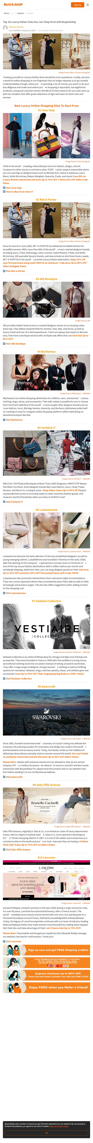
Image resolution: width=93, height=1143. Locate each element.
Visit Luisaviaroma (15, 592)
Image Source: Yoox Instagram (78, 161)
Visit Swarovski (13, 776)
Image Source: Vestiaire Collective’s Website (71, 652)
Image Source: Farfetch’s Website (76, 479)
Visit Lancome (13, 941)
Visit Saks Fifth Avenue (17, 849)
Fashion (20, 13)
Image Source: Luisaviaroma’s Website (74, 551)
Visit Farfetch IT (14, 501)
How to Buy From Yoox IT (19, 191)
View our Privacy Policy (59, 1126)
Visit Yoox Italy (13, 187)
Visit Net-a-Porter (15, 270)
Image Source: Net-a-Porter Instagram (74, 72)
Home (6, 13)
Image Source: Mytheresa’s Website (75, 393)
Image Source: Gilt (82, 320)
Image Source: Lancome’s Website (75, 903)
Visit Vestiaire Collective (18, 678)
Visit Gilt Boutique (15, 343)
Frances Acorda (16, 26)
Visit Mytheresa (14, 419)
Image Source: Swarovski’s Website (75, 738)
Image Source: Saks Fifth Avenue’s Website (72, 826)
